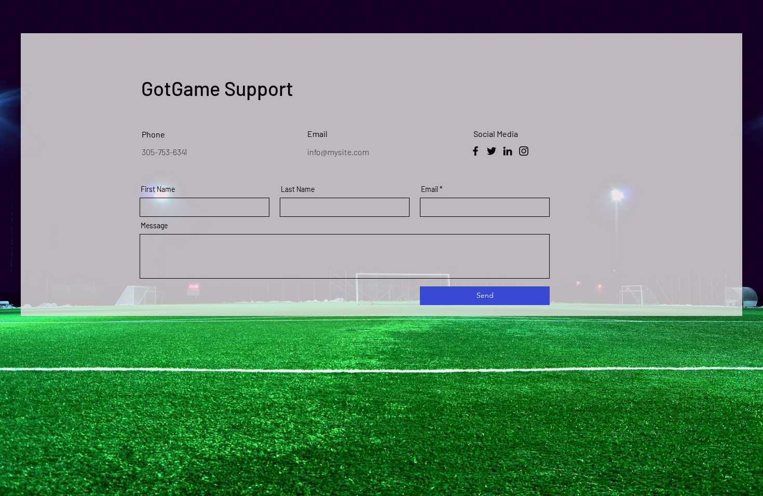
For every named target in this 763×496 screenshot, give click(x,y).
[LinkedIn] (507, 151)
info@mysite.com (338, 152)
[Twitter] (491, 151)
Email (429, 189)
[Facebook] (475, 151)
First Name (158, 189)
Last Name (298, 189)
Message (154, 225)
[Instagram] (523, 151)
